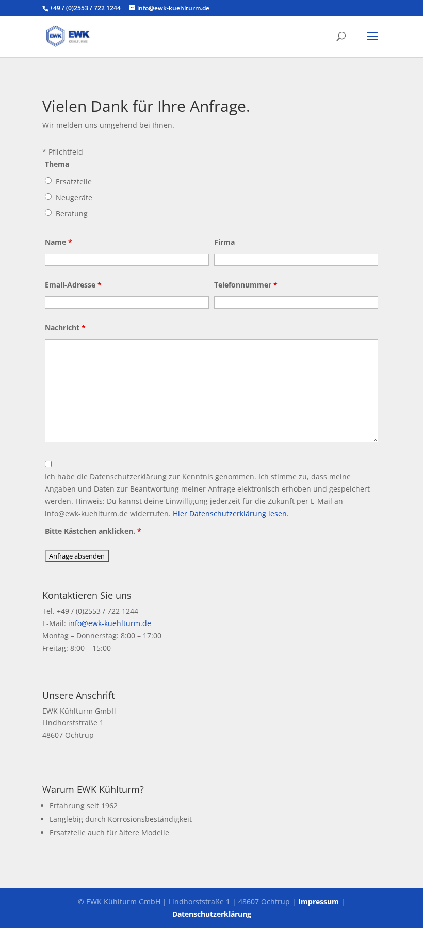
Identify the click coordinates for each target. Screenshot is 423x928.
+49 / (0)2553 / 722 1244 (85, 8)
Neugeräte (74, 198)
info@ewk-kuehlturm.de (109, 623)
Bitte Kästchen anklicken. (93, 531)
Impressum (318, 901)
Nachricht (65, 327)
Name (58, 242)
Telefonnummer (246, 285)
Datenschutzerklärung (211, 914)
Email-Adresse (73, 285)
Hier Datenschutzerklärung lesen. (231, 513)
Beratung (72, 213)
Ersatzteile (74, 182)
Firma (224, 242)
